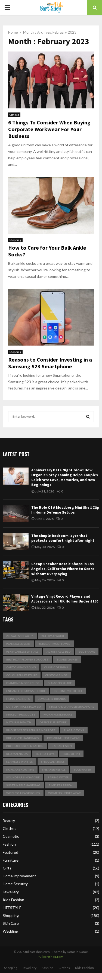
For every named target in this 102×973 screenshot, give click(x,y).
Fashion (9, 844)
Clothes (14, 114)
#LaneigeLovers (18, 643)
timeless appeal (60, 785)
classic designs (56, 667)
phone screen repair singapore (30, 730)
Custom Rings (56, 675)
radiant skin (62, 746)
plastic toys (74, 730)
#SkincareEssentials (22, 651)
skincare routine (20, 769)
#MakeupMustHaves (54, 643)
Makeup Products (20, 714)
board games (67, 659)
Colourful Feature (21, 675)
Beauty (9, 820)
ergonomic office (68, 690)
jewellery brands (52, 698)
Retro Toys (45, 753)
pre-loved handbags (22, 738)
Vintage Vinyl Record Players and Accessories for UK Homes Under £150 (64, 599)
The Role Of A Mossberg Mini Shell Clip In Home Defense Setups (65, 510)
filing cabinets (18, 698)
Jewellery (11, 892)
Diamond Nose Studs (22, 683)
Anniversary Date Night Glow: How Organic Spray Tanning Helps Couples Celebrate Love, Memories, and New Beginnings (64, 477)
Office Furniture (53, 722)
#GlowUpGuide (53, 635)
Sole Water (82, 769)
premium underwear (63, 738)
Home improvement (19, 876)
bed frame (87, 651)
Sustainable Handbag (23, 785)
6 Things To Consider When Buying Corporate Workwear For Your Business (49, 129)
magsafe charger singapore (71, 706)
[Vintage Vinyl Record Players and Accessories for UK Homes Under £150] (16, 602)
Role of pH (71, 753)
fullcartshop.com (51, 957)
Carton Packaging (21, 667)
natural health (18, 722)
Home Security (15, 883)
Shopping (15, 239)
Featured (10, 852)
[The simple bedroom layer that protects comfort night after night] (16, 541)
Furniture (10, 860)
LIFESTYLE (12, 907)
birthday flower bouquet (27, 659)
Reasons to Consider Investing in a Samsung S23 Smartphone (50, 363)
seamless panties (19, 761)
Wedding (10, 931)
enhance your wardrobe (26, 690)
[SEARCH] (88, 416)
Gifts (7, 868)
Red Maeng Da (17, 753)
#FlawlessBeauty (19, 635)
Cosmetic (11, 836)
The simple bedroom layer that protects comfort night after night (62, 538)
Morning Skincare (58, 714)
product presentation (25, 746)
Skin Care (11, 923)
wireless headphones (23, 793)
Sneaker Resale (54, 769)
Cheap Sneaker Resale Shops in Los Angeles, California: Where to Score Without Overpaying (62, 568)
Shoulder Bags (53, 761)
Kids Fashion (13, 899)
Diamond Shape (60, 683)
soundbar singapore (23, 777)
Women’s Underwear (64, 793)
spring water (58, 777)
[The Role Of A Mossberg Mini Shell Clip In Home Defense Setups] (16, 513)
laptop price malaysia (23, 706)
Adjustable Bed (59, 651)
